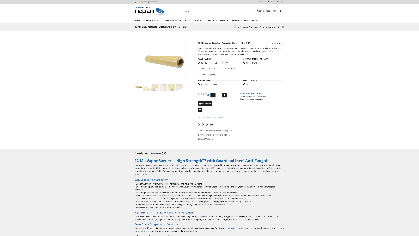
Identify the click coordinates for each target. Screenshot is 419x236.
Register (280, 2)
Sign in (272, 2)
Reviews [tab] (158, 153)
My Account (257, 2)
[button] (139, 61)
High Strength (186, 165)
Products (245, 27)
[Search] (231, 11)
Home (236, 27)
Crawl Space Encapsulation (236, 228)
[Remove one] (213, 95)
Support (266, 2)
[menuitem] (137, 20)
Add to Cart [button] (206, 103)
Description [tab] (141, 153)
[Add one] (224, 95)
